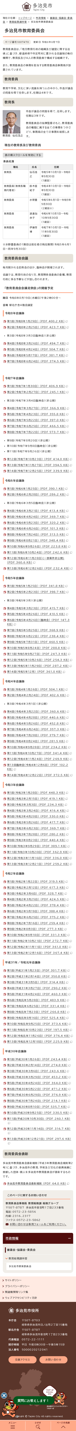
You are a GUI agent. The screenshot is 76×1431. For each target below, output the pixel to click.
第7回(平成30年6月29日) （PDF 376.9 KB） (37, 1095)
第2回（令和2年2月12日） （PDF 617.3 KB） (36, 887)
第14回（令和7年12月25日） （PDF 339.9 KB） (38, 471)
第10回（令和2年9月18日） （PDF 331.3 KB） (37, 935)
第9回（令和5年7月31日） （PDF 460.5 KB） (36, 642)
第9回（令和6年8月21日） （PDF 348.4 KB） (36, 540)
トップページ (25, 18)
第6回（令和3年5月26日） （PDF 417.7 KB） (36, 822)
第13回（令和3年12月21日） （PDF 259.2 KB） (38, 864)
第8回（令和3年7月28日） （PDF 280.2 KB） (36, 834)
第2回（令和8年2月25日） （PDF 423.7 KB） (36, 327)
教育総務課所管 (18, 22)
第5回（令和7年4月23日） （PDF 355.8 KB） (36, 414)
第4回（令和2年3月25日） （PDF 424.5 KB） (36, 899)
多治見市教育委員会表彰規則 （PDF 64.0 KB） (36, 1183)
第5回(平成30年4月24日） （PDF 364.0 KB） (37, 1083)
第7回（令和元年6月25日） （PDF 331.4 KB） (36, 1006)
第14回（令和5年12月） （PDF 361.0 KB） (34, 671)
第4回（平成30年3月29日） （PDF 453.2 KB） (37, 1077)
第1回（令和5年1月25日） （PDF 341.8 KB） (36, 586)
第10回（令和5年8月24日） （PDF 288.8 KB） (37, 648)
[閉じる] (4, 1395)
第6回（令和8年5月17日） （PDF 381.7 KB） (36, 355)
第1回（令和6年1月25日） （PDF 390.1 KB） (36, 488)
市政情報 (41, 18)
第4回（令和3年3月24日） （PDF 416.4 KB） (36, 810)
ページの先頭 (63, 1423)
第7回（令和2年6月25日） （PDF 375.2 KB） (36, 917)
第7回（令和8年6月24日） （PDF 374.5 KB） (36, 361)
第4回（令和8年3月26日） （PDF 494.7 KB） (36, 343)
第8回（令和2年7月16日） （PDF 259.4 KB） (36, 923)
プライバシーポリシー (17, 1286)
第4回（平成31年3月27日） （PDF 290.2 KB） (37, 988)
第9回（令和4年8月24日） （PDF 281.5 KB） (36, 741)
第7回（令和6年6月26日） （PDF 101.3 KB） (36, 528)
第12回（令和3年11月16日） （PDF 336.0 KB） (38, 858)
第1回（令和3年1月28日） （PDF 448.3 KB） (36, 792)
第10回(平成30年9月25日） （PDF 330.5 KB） (38, 1112)
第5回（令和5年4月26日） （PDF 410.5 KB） (36, 614)
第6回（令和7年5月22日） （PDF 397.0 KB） (36, 420)
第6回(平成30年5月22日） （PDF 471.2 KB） (37, 1089)
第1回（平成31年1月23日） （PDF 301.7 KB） (37, 970)
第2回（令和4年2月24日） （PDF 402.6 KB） (36, 695)
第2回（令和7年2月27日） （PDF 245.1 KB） (36, 392)
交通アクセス (22, 1359)
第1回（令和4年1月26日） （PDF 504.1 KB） (36, 689)
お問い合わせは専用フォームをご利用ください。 (38, 1224)
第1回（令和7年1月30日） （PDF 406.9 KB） (36, 386)
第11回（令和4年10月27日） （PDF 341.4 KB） (38, 753)
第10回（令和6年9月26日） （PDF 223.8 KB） (37, 546)
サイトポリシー (13, 1280)
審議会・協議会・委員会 (21, 1250)
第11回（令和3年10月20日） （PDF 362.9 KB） (38, 852)
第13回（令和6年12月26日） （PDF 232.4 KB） (38, 568)
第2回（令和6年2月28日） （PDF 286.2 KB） (36, 494)
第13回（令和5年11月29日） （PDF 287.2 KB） (38, 666)
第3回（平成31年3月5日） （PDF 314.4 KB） (36, 982)
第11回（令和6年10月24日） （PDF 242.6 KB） (38, 552)
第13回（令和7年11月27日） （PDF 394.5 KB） (38, 465)
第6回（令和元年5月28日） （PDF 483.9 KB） (36, 1000)
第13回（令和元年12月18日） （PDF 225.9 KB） (38, 1041)
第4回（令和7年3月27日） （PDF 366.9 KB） (36, 408)
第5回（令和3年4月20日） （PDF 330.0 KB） (36, 816)
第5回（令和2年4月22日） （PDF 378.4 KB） (36, 905)
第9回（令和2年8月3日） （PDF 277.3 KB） (35, 929)
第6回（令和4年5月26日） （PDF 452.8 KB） (36, 723)
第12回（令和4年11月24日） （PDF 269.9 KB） (38, 759)
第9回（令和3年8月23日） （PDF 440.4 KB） (36, 840)
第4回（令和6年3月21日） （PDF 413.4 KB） (36, 511)
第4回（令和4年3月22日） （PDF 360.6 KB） (36, 711)
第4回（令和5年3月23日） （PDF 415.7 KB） (36, 608)
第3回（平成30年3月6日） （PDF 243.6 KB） (36, 1071)
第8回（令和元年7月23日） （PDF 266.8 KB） (36, 1012)
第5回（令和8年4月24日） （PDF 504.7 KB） (36, 349)
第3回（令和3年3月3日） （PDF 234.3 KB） (35, 804)
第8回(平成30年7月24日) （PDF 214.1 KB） (37, 1101)
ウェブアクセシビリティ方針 (21, 1298)
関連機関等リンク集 (16, 1292)
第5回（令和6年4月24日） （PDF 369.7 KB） (36, 517)
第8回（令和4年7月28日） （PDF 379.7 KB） (36, 735)
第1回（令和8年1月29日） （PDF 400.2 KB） (36, 321)
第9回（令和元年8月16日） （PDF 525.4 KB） (36, 1018)
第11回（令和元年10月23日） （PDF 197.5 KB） (38, 1030)
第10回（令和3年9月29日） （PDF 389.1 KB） (37, 846)
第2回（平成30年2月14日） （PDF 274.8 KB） (37, 1065)
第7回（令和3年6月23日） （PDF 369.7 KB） (36, 828)
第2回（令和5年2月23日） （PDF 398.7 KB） (36, 592)
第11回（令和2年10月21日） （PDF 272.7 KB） (38, 941)
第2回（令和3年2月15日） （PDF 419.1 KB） (36, 798)
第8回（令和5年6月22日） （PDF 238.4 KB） (36, 636)
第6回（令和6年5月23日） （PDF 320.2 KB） (36, 522)
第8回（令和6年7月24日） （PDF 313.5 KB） (36, 534)
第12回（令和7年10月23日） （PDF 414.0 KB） (38, 459)
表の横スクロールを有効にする (23, 155)
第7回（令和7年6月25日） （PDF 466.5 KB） (36, 426)
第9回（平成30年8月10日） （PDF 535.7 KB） (37, 1107)
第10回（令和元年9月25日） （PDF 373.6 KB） (37, 1024)
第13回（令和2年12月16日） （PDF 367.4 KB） (38, 953)
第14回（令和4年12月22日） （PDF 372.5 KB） (38, 775)
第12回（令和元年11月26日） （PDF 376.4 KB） (38, 1036)
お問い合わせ (53, 1359)
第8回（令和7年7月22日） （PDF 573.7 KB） (36, 432)
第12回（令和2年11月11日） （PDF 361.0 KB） (37, 947)
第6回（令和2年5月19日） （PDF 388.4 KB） (36, 911)
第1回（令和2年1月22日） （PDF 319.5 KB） (36, 881)
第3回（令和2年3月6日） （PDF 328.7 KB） (35, 893)
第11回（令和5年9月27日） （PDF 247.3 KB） (37, 654)
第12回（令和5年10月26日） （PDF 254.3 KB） (38, 660)
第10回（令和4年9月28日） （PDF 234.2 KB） (37, 747)
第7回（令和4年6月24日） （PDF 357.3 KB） (36, 729)
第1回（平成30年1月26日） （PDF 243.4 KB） (37, 1059)
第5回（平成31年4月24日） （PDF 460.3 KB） (37, 994)
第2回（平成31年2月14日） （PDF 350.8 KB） (37, 976)
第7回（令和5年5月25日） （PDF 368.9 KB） (36, 630)
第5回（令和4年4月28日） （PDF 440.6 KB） (36, 717)
